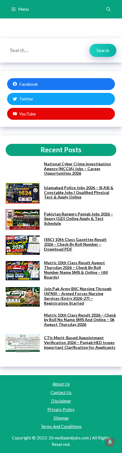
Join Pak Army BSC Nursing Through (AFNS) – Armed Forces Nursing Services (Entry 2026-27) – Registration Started (78, 295)
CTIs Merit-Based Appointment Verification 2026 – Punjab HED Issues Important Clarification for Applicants (79, 342)
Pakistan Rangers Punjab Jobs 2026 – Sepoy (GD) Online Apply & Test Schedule (78, 218)
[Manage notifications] (110, 441)
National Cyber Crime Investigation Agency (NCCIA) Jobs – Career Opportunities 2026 (77, 168)
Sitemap (61, 417)
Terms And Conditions (61, 426)
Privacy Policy (61, 409)
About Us (61, 383)
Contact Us (61, 392)
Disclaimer (61, 400)
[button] (108, 9)
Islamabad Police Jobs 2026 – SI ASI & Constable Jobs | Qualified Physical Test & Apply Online (78, 192)
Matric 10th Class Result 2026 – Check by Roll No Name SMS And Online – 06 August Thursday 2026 (80, 320)
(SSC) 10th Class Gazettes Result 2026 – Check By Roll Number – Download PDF (75, 244)
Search (102, 50)
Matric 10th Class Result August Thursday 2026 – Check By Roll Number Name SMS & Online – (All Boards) (76, 269)
